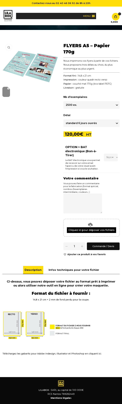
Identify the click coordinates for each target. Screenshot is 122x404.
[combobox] (111, 157)
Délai (66, 115)
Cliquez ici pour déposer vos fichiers (91, 230)
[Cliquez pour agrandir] (9, 47)
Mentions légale (60, 398)
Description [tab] (33, 269)
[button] (84, 254)
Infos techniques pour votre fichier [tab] (74, 269)
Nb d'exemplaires (75, 97)
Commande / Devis (103, 246)
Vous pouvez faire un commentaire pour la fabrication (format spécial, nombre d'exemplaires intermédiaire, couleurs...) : (81, 187)
